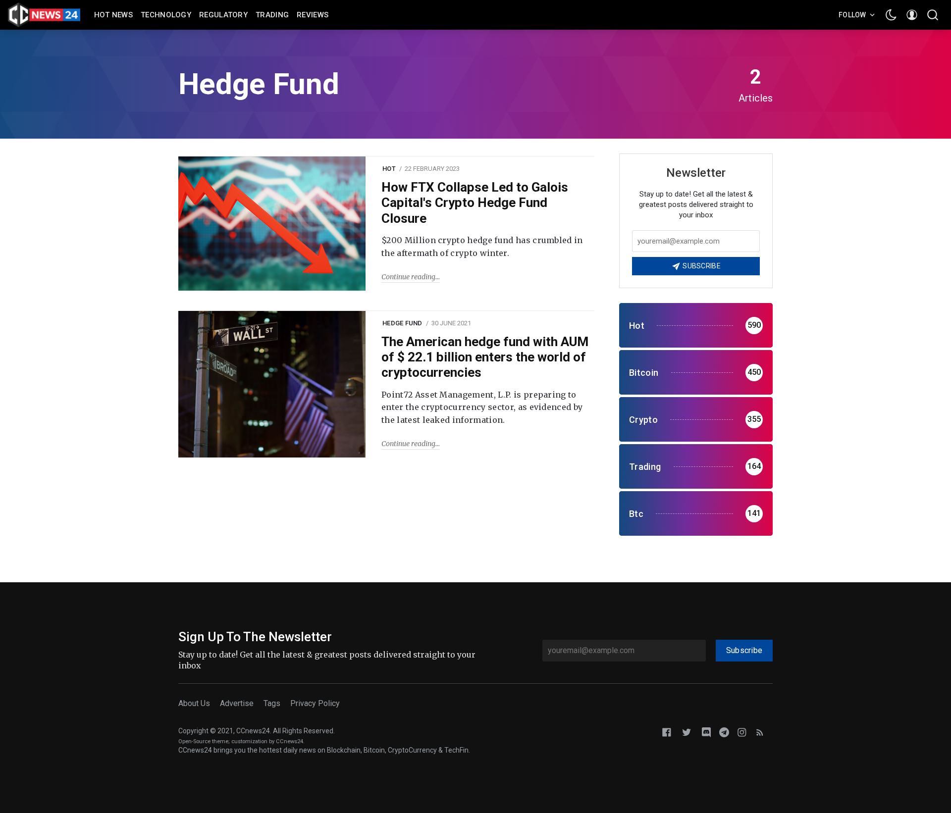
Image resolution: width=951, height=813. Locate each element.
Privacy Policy (315, 703)
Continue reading (408, 276)
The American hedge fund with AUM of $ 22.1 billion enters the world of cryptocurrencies (484, 357)
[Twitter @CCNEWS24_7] (686, 731)
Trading (272, 14)
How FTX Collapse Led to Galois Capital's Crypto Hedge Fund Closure (474, 202)
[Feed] (760, 731)
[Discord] (706, 731)
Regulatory (223, 14)
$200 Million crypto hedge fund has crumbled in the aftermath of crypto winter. (482, 246)
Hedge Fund (402, 323)
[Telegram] (724, 731)
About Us (194, 703)
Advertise (237, 703)
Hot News (113, 14)
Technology (166, 14)
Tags (272, 703)
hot (389, 168)
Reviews (312, 14)
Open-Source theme (203, 741)
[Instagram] (742, 731)
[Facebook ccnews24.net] (667, 731)
